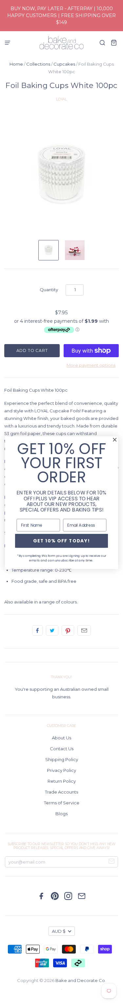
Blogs (61, 813)
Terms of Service (61, 802)
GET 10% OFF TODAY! (61, 540)
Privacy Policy (61, 770)
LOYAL (61, 99)
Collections (38, 64)
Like (37, 630)
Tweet (52, 630)
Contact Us (61, 748)
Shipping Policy (61, 759)
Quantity (49, 289)
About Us (61, 737)
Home (16, 64)
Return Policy (62, 781)
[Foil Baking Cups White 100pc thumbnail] (48, 250)
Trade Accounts (61, 792)
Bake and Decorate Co (80, 980)
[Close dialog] (114, 439)
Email (84, 630)
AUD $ (59, 931)
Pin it (68, 630)
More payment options (91, 365)
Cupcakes (64, 64)
